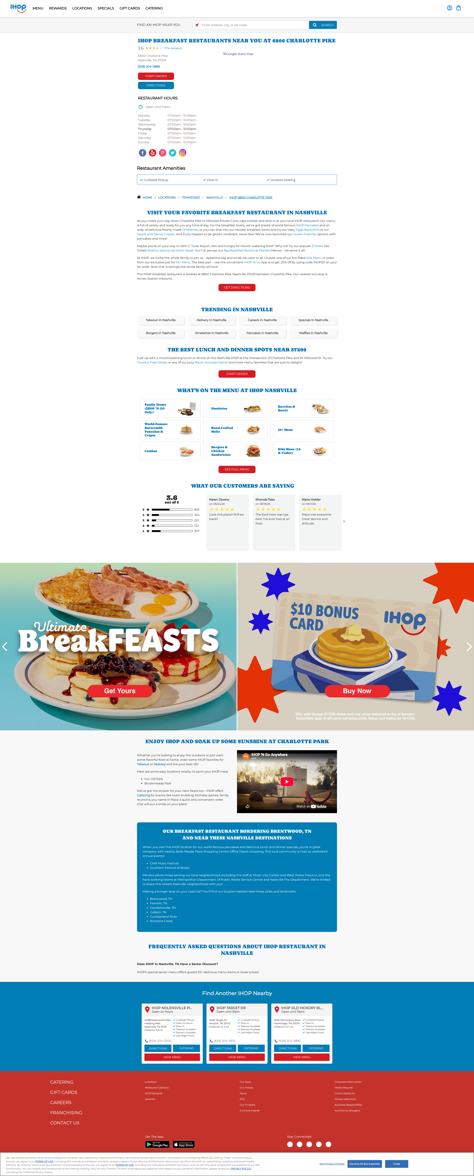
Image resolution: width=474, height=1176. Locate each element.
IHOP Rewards (153, 1093)
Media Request (344, 1087)
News (243, 1093)
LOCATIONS (82, 8)
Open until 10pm (228, 1011)
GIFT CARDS (130, 8)
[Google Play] (157, 1144)
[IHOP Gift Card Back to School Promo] (355, 646)
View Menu (172, 1057)
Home (148, 197)
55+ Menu (183, 262)
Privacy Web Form (345, 1099)
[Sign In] (450, 8)
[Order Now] (458, 8)
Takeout (143, 764)
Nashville (215, 197)
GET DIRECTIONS (237, 287)
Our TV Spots (247, 1104)
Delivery (160, 764)
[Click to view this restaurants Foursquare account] (162, 152)
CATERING (154, 8)
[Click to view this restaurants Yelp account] (152, 152)
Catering (143, 795)
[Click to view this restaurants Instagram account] (182, 152)
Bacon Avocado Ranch (211, 362)
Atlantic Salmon (159, 250)
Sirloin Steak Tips (187, 250)
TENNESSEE (191, 197)
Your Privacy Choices (332, 1163)
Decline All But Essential (365, 1163)
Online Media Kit (345, 1093)
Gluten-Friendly (304, 234)
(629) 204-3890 (290, 1041)
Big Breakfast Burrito (239, 250)
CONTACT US (64, 1122)
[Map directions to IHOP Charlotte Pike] (278, 104)
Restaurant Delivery (157, 1087)
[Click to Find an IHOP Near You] (197, 25)
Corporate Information (348, 1081)
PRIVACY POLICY (241, 1168)
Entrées (317, 246)
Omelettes (190, 229)
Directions (156, 85)
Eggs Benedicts (307, 229)
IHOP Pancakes (307, 225)
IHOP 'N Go (252, 262)
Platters (265, 250)
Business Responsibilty (348, 1104)
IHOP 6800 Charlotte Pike (251, 197)
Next (469, 647)
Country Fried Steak (152, 362)
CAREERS (60, 1102)
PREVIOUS (4, 647)
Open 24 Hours (162, 1011)
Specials (150, 1099)
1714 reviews (173, 48)
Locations (167, 197)
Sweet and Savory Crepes (156, 234)
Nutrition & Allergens (347, 1110)
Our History (246, 1087)
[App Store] (184, 1144)
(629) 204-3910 (224, 1041)
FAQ (242, 1099)
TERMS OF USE (44, 1161)
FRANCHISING (66, 1112)
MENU (38, 8)
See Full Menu (237, 469)
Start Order (156, 76)
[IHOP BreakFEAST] (118, 646)
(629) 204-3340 (160, 1041)
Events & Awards (250, 1110)
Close (396, 1163)
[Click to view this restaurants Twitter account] (172, 152)
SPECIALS (106, 8)
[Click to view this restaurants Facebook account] (142, 152)
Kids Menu (314, 258)
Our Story (245, 1081)
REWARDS (58, 8)
